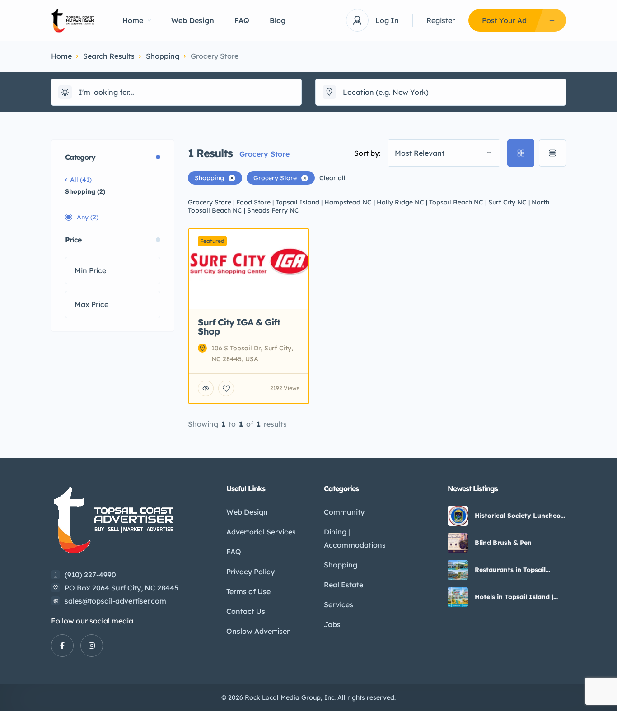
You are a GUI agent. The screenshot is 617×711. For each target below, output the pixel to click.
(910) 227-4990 (90, 574)
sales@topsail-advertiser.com (115, 600)
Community (344, 511)
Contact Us (245, 611)
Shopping (162, 55)
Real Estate (343, 584)
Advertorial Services (261, 531)
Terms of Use (248, 591)
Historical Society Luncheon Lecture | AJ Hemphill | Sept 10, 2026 (520, 515)
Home (132, 20)
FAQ (241, 20)
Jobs (332, 624)
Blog (278, 20)
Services (338, 604)
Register (440, 20)
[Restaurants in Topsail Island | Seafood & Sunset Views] (458, 570)
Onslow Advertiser (258, 631)
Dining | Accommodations (355, 538)
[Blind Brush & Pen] (458, 543)
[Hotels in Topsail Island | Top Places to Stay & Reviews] (458, 597)
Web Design (192, 20)
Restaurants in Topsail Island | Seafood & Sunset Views (516, 570)
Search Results (109, 55)
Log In (387, 20)
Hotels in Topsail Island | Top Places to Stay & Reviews (514, 597)
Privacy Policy (250, 571)
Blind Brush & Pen (503, 542)
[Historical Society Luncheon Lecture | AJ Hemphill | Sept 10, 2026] (458, 516)
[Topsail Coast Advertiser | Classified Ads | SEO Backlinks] (73, 20)
